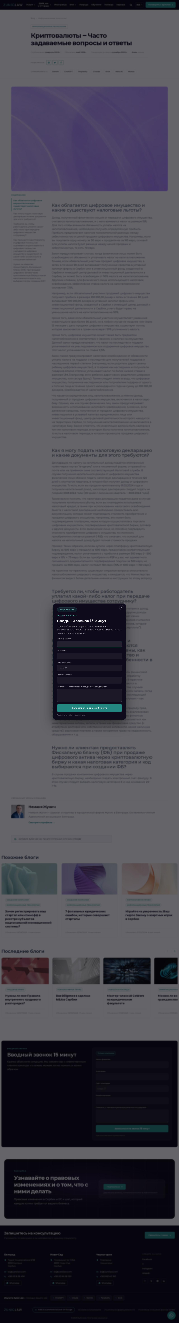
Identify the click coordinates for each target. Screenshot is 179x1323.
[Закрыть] (121, 607)
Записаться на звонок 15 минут (89, 707)
